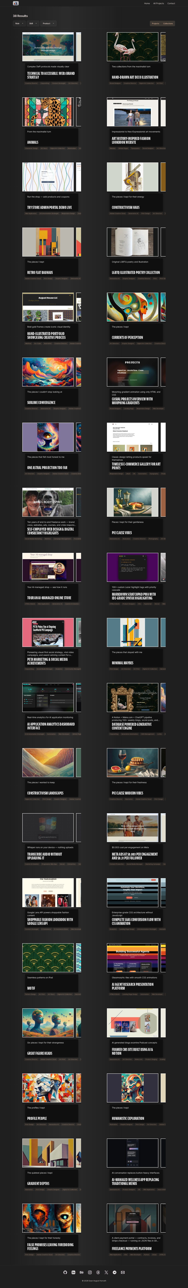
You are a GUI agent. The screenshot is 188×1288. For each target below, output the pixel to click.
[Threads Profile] (98, 1272)
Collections (168, 23)
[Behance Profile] (81, 1272)
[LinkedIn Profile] (73, 1272)
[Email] (122, 1272)
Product (46, 23)
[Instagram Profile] (90, 1272)
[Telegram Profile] (114, 1272)
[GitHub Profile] (65, 1272)
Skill (31, 23)
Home (147, 3)
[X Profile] (106, 1272)
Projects (155, 23)
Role (17, 23)
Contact (171, 3)
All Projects (158, 3)
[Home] (16, 3)
